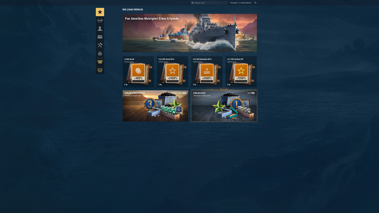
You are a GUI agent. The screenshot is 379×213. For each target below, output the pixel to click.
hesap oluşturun (246, 3)
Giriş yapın (233, 3)
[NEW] (100, 12)
